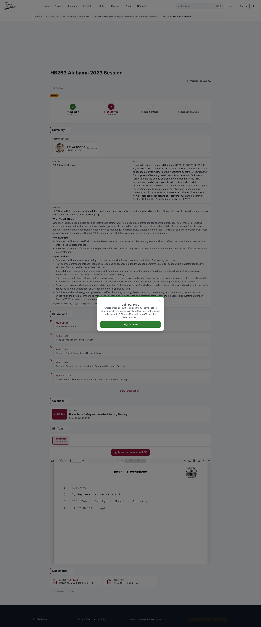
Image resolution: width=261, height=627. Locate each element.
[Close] (159, 300)
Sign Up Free (131, 324)
